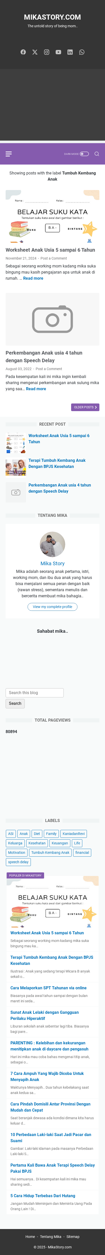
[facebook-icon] (23, 52)
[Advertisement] (52, 106)
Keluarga (15, 843)
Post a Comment (54, 258)
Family (51, 834)
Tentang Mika (50, 1237)
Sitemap (73, 1237)
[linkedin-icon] (70, 52)
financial (82, 853)
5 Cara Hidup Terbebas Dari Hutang (42, 1195)
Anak (24, 834)
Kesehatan (37, 843)
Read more (33, 278)
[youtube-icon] (58, 52)
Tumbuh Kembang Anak (50, 853)
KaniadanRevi (74, 834)
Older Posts (84, 407)
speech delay (18, 862)
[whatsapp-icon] (81, 52)
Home (30, 1237)
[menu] (12, 154)
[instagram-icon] (46, 52)
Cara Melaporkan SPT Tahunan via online (48, 988)
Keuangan (60, 843)
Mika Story (52, 563)
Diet (37, 834)
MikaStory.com (52, 17)
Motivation (16, 853)
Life (77, 843)
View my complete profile (52, 607)
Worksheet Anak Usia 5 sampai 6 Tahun (50, 250)
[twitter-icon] (34, 52)
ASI (11, 834)
